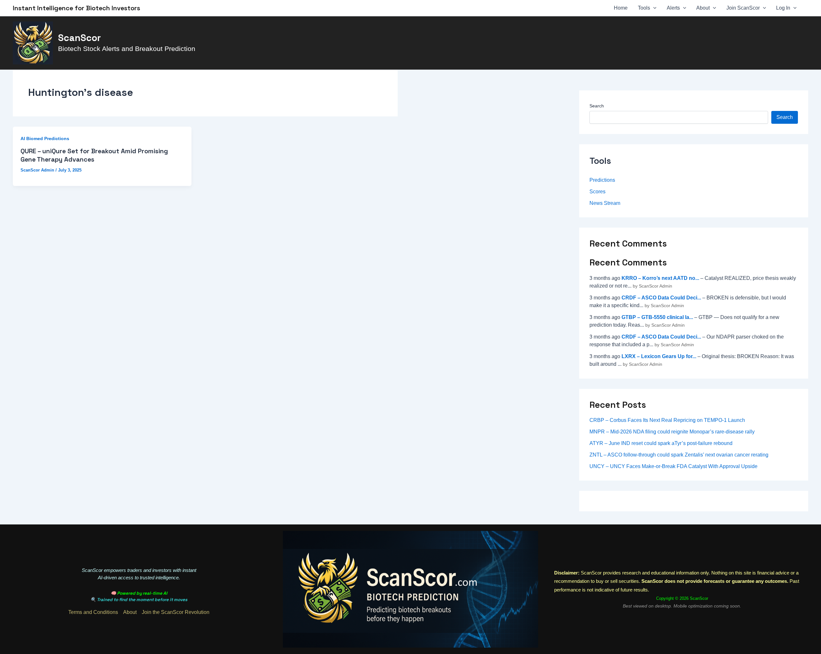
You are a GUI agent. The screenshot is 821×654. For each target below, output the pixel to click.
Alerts (673, 8)
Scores (597, 191)
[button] (653, 8)
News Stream (604, 203)
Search (596, 105)
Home (621, 8)
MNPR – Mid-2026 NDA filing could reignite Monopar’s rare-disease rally (672, 431)
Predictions (602, 180)
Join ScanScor (743, 8)
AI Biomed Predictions (45, 138)
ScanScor (79, 38)
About (703, 8)
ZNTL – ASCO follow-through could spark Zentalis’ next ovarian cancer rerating (678, 454)
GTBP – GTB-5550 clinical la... (657, 317)
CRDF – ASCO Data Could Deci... (661, 297)
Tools (644, 8)
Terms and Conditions (93, 612)
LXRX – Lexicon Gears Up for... (659, 356)
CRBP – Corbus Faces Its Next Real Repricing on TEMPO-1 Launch (667, 420)
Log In (783, 8)
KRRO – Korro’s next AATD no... (660, 278)
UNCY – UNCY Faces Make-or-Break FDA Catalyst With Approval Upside (673, 466)
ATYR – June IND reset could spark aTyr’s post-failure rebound (660, 443)
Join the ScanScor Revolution (175, 612)
